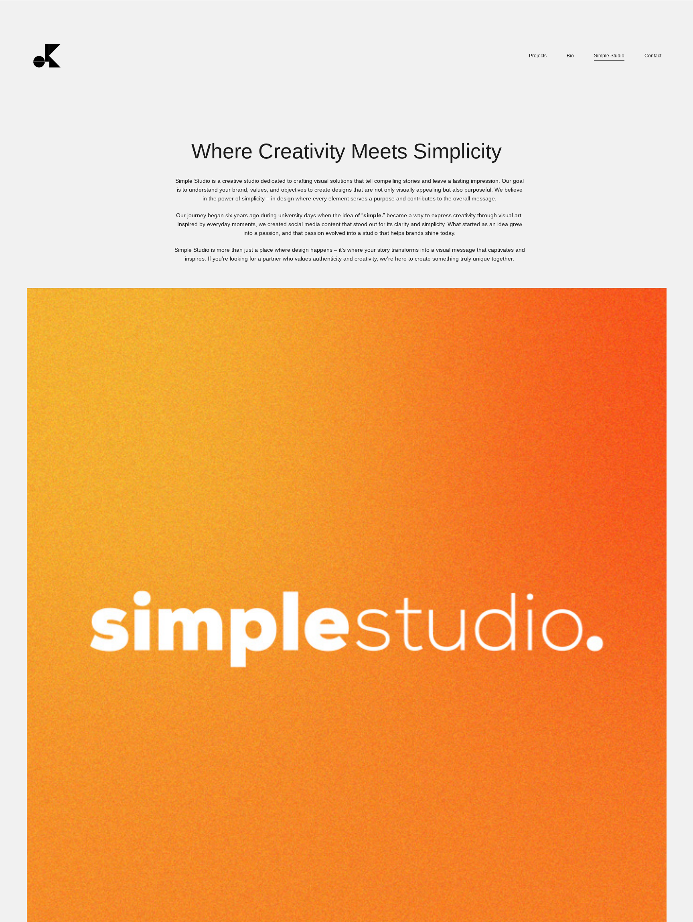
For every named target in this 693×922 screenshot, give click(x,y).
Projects (538, 56)
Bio (570, 56)
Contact (652, 56)
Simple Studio (609, 56)
